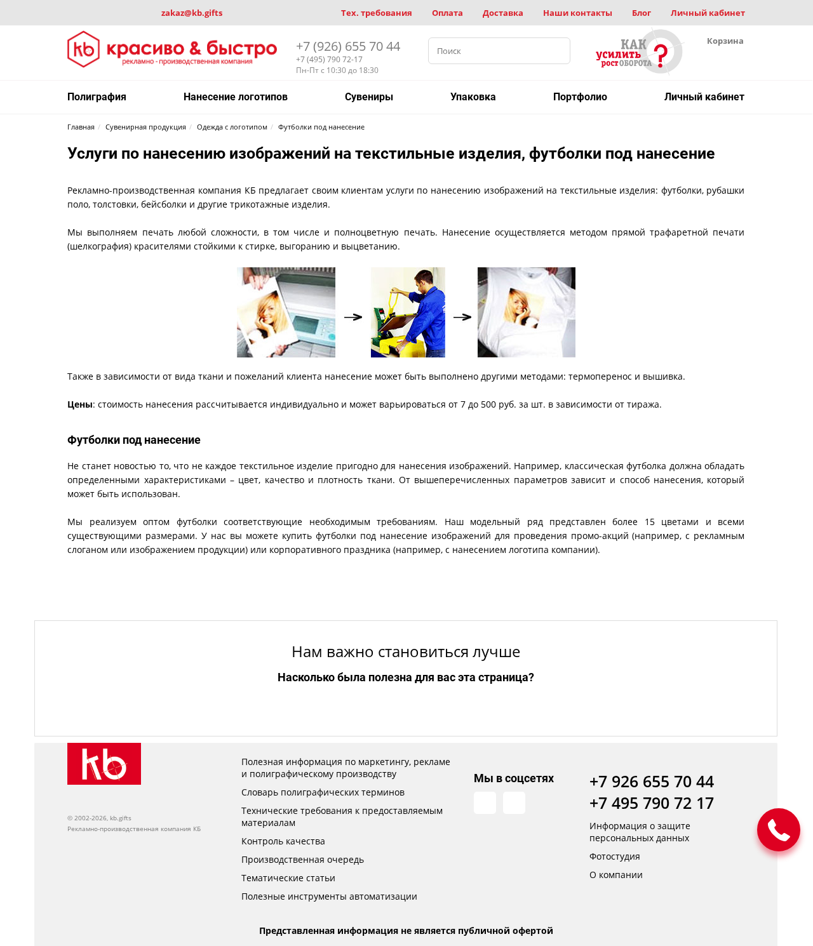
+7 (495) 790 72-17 (329, 59)
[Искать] (557, 50)
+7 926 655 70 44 (651, 781)
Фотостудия (614, 856)
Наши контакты (577, 12)
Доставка (503, 12)
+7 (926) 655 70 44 (348, 46)
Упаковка (473, 97)
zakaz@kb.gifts (191, 12)
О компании (616, 875)
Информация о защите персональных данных (639, 832)
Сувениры (369, 97)
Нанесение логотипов (236, 97)
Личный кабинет (708, 12)
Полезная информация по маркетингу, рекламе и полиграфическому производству (345, 768)
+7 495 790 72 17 (651, 802)
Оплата (447, 12)
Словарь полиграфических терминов (323, 792)
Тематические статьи (288, 878)
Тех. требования (376, 12)
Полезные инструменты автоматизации (329, 896)
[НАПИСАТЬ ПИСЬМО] (778, 829)
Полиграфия (96, 97)
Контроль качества (283, 841)
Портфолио (580, 97)
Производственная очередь (302, 859)
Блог (641, 12)
